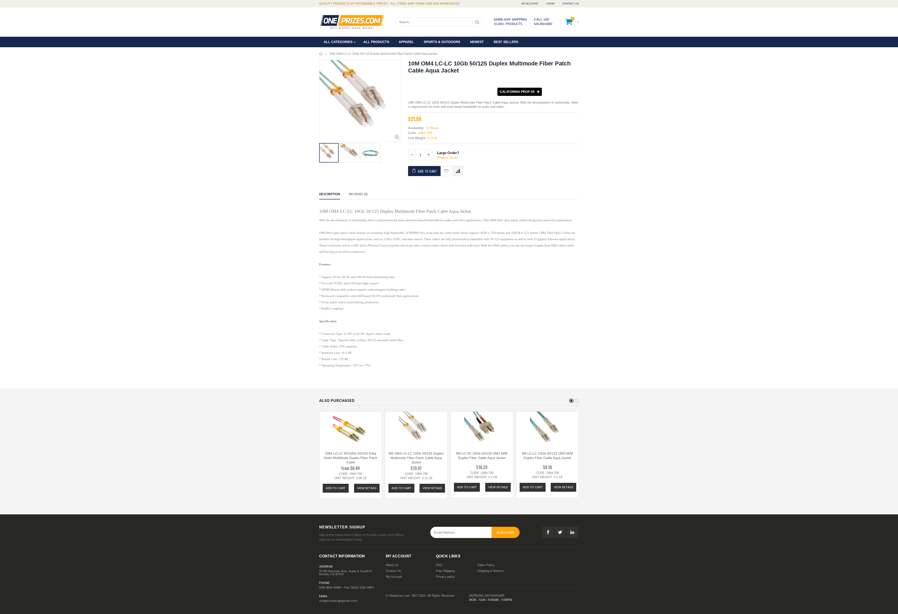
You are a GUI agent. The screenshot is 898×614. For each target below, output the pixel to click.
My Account (530, 3)
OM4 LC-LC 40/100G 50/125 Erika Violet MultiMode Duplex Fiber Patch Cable (350, 457)
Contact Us (570, 3)
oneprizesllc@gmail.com (338, 601)
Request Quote (447, 157)
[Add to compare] (458, 171)
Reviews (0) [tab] (358, 194)
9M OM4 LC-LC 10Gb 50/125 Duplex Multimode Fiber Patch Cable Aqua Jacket (416, 457)
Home (321, 53)
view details (367, 488)
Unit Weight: (417, 138)
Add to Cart (427, 171)
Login (550, 3)
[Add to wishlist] (446, 171)
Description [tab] (329, 194)
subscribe (505, 532)
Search (477, 22)
